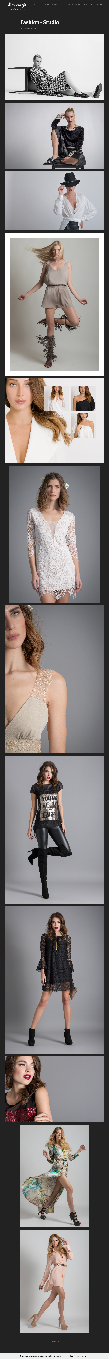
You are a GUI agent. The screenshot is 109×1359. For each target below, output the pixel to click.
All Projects (38, 4)
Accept (77, 1356)
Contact (85, 4)
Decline (83, 1356)
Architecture (56, 4)
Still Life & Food (67, 4)
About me (78, 4)
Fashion (46, 4)
